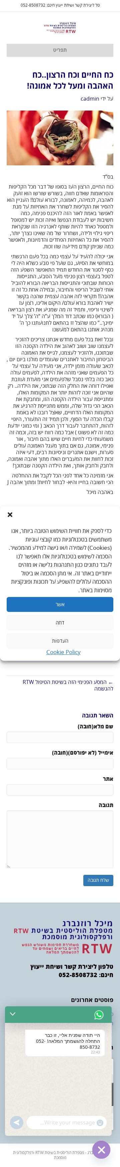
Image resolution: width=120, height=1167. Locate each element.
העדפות (60, 641)
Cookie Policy (63, 652)
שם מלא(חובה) (95, 726)
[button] (10, 514)
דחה (60, 623)
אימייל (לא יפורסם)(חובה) (82, 753)
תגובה (106, 805)
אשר (60, 605)
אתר (108, 779)
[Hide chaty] (101, 1150)
